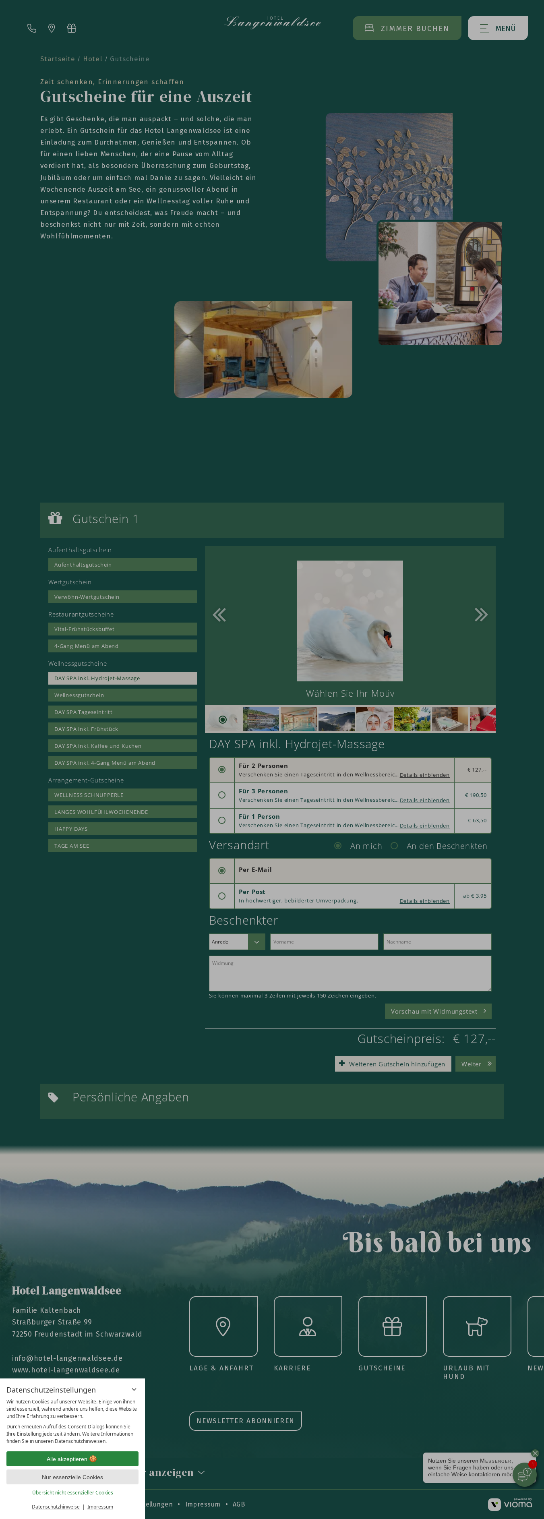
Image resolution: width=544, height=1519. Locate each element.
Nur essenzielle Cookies (72, 1477)
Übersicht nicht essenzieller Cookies (72, 1492)
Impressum (100, 1506)
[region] (72, 1421)
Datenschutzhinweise (56, 1506)
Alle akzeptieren (67, 1459)
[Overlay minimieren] (134, 1389)
